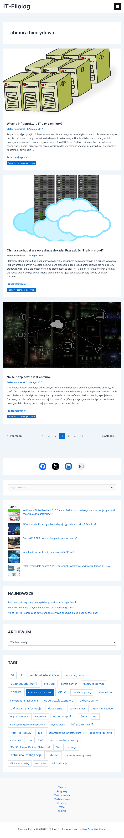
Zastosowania (62, 795)
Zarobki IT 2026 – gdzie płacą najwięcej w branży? (49, 538)
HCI (95, 716)
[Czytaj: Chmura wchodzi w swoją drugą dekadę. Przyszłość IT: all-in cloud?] (62, 208)
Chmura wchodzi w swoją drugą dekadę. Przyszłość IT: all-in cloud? (55, 250)
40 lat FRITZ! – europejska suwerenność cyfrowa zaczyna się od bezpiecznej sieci (53, 612)
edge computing (63, 716)
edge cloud (41, 716)
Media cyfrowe (62, 799)
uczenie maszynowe (78, 755)
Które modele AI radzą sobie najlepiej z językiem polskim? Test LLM (59, 524)
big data (49, 683)
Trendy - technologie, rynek (21, 163)
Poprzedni (14, 435)
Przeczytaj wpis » (17, 157)
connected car (104, 692)
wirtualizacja (59, 763)
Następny (109, 435)
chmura (16, 692)
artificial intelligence (44, 675)
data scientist (77, 708)
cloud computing (82, 692)
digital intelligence (102, 708)
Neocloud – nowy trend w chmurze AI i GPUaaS (48, 552)
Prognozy (62, 791)
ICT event (62, 803)
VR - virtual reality (19, 763)
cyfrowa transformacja (26, 708)
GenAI (84, 716)
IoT (40, 732)
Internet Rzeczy (21, 732)
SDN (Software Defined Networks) (30, 747)
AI (22, 675)
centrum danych (93, 683)
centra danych (69, 683)
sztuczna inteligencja (26, 755)
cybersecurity (89, 700)
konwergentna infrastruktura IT (66, 732)
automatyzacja (75, 675)
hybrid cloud (58, 724)
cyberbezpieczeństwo (58, 700)
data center (55, 708)
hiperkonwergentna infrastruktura (28, 724)
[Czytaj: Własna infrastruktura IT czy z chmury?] (62, 81)
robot (29, 740)
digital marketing (19, 716)
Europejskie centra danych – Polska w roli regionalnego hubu (41, 607)
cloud (62, 692)
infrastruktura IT (82, 724)
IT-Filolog (16, 6)
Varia (62, 806)
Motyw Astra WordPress (92, 829)
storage (71, 747)
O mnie (62, 810)
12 (81, 435)
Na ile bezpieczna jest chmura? (29, 377)
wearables (40, 763)
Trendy (62, 787)
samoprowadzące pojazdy (63, 740)
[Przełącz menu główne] (117, 6)
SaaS (41, 740)
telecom (54, 755)
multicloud (15, 740)
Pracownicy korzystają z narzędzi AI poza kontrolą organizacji (42, 602)
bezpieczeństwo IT (24, 683)
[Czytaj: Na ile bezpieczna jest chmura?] (62, 334)
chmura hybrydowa (40, 692)
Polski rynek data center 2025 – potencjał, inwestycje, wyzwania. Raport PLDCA (66, 566)
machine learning (101, 732)
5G (12, 675)
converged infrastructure (24, 700)
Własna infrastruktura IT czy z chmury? (34, 123)
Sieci (58, 747)
